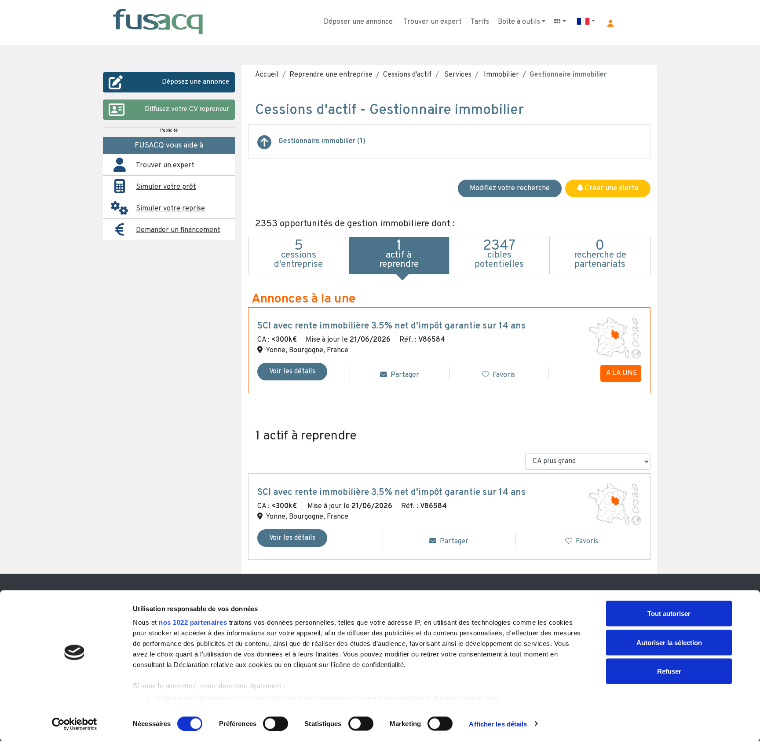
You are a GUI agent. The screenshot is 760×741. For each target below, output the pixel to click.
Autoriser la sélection (669, 642)
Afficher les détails (498, 723)
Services (456, 74)
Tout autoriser (669, 613)
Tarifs (480, 22)
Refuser (669, 671)
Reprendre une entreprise (331, 74)
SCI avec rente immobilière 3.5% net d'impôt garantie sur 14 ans (391, 326)
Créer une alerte (611, 188)
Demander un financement (178, 230)
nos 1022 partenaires (193, 622)
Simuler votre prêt (166, 187)
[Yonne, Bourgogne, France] (614, 338)
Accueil (267, 74)
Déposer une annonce (358, 22)
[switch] (275, 723)
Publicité (169, 130)
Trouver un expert (432, 22)
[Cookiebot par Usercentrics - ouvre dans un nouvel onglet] (74, 723)
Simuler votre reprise (170, 208)
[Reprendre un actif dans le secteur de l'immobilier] (264, 145)
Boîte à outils (519, 22)
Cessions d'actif (407, 74)
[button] (610, 23)
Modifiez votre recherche (510, 188)
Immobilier (500, 74)
